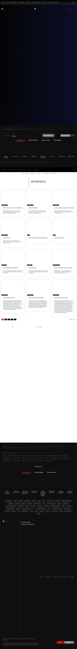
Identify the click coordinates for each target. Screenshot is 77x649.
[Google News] (67, 169)
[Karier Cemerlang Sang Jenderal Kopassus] (64, 198)
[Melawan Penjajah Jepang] (16, 484)
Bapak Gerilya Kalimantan (52, 492)
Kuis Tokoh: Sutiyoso (59, 237)
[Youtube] (64, 169)
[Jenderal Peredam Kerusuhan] (64, 288)
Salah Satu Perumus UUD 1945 (61, 492)
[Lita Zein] (52, 149)
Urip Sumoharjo (32, 267)
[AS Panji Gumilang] (6, 149)
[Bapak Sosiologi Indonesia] (7, 484)
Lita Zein (52, 156)
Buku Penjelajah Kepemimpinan (36, 297)
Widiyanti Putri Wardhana (43, 157)
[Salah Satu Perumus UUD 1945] (61, 484)
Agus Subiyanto (6, 237)
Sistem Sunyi (25, 173)
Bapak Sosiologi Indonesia (7, 492)
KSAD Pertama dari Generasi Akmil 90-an (13, 207)
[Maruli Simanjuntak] (38, 198)
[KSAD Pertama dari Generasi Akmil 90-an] (13, 198)
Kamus (33, 173)
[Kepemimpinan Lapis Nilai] (34, 484)
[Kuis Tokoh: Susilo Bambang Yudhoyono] (38, 228)
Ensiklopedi (4, 205)
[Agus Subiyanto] (13, 228)
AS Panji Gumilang (6, 157)
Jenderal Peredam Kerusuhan (61, 297)
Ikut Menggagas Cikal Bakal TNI (10, 267)
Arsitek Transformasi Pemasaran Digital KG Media (43, 493)
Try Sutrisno (24, 156)
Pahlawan (4, 265)
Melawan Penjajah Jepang (16, 492)
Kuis (29, 235)
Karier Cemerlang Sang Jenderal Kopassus (64, 207)
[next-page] (15, 319)
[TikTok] (57, 169)
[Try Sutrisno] (24, 149)
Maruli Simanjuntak (33, 207)
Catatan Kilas (56, 265)
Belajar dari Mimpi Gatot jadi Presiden (63, 267)
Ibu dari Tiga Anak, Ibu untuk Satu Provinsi (25, 492)
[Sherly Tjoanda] (71, 149)
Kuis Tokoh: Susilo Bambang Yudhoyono (38, 237)
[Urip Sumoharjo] (38, 258)
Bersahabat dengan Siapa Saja (70, 492)
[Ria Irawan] (33, 149)
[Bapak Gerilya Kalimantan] (52, 484)
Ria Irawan (34, 156)
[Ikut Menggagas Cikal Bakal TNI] (13, 258)
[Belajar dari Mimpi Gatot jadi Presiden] (64, 258)
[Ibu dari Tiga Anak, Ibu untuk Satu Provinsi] (25, 484)
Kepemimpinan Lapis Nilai (34, 492)
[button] (73, 2)
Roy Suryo (15, 156)
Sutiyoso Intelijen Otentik (9, 297)
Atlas (38, 173)
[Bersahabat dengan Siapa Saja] (70, 484)
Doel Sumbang (62, 156)
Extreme (53, 173)
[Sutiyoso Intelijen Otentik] (13, 288)
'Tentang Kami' (6, 646)
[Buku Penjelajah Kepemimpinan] (38, 288)
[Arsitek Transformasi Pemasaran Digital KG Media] (43, 484)
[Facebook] (54, 169)
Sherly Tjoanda (71, 156)
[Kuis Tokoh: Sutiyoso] (64, 228)
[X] (60, 169)
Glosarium (45, 173)
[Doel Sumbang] (61, 149)
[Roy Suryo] (15, 149)
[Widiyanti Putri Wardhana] (43, 149)
